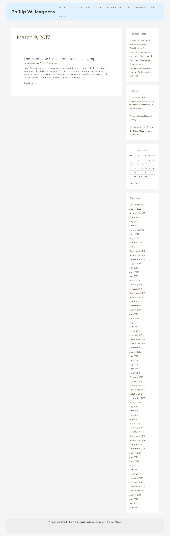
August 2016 (135, 352)
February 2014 (136, 478)
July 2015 (133, 406)
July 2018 (133, 268)
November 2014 (137, 440)
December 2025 (137, 205)
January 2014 (135, 482)
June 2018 (134, 272)
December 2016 (137, 339)
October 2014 (135, 444)
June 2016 (134, 360)
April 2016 (134, 369)
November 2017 (137, 297)
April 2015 (134, 419)
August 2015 (135, 402)
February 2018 (136, 284)
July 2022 (133, 221)
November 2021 (137, 230)
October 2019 (135, 242)
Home (62, 7)
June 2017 (134, 318)
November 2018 (137, 255)
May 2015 (133, 415)
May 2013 (133, 503)
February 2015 (136, 427)
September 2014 (137, 448)
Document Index (114, 7)
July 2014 (133, 457)
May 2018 (133, 276)
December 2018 (137, 251)
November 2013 (137, 491)
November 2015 (137, 390)
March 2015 (134, 423)
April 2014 (134, 469)
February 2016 (136, 377)
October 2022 (136, 217)
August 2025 (135, 209)
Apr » (138, 183)
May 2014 (133, 465)
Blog (152, 7)
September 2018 (137, 259)
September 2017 (137, 306)
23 (142, 172)
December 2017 (137, 293)
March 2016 (134, 373)
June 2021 (134, 234)
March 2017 (134, 331)
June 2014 (134, 461)
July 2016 (133, 356)
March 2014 (134, 474)
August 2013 (135, 495)
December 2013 (137, 486)
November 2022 (137, 213)
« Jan (131, 183)
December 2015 (137, 385)
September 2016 (137, 347)
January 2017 (135, 335)
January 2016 (135, 381)
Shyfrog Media (114, 522)
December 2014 (137, 436)
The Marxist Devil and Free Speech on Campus (61, 59)
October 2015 (135, 394)
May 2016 (133, 364)
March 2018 (134, 280)
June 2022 (134, 226)
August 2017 (135, 310)
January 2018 (135, 289)
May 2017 (133, 322)
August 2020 (135, 238)
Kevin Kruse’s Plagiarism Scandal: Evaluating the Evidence (140, 72)
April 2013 (134, 507)
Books (89, 7)
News (128, 7)
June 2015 (134, 411)
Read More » (30, 83)
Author (78, 7)
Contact (63, 16)
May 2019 (133, 247)
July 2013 (133, 499)
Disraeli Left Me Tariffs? (140, 40)
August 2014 (135, 453)
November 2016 (137, 343)
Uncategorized (31, 63)
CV (70, 7)
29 (138, 176)
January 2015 (135, 432)
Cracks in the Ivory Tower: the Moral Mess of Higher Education (141, 131)
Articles (98, 7)
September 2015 (137, 398)
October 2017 (135, 301)
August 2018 (135, 263)
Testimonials (141, 7)
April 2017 (134, 326)
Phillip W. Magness (33, 11)
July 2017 (133, 314)
